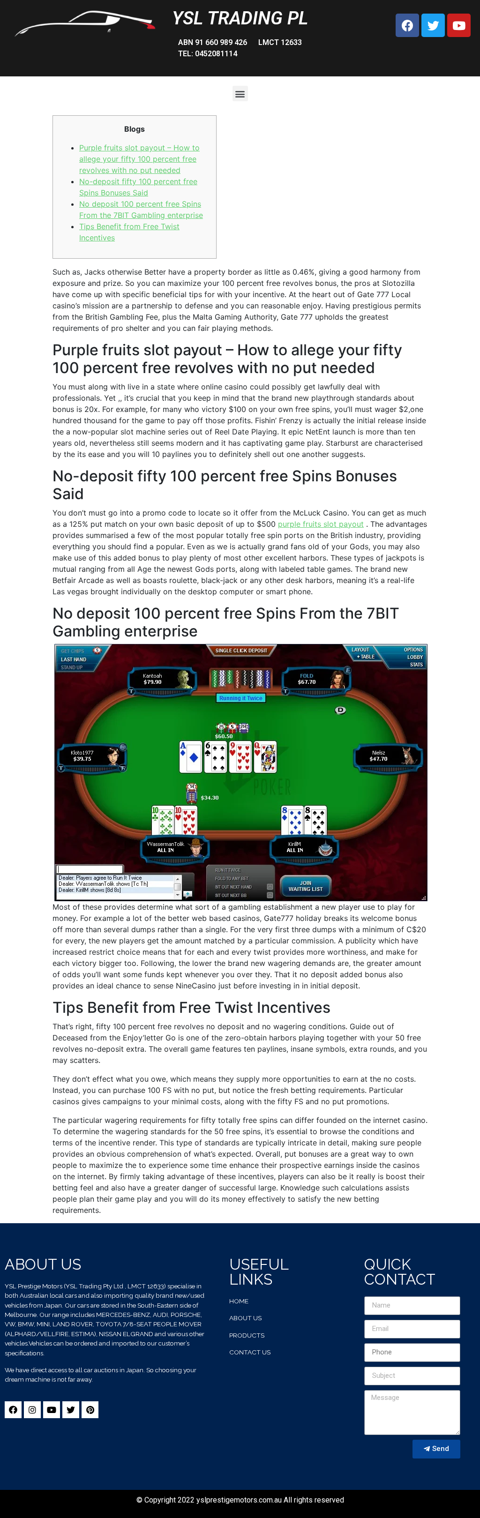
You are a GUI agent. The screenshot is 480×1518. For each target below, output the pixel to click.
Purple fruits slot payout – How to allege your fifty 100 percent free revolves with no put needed (139, 159)
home (238, 1301)
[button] (240, 93)
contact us (249, 1352)
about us (245, 1318)
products (246, 1335)
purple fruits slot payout (321, 524)
